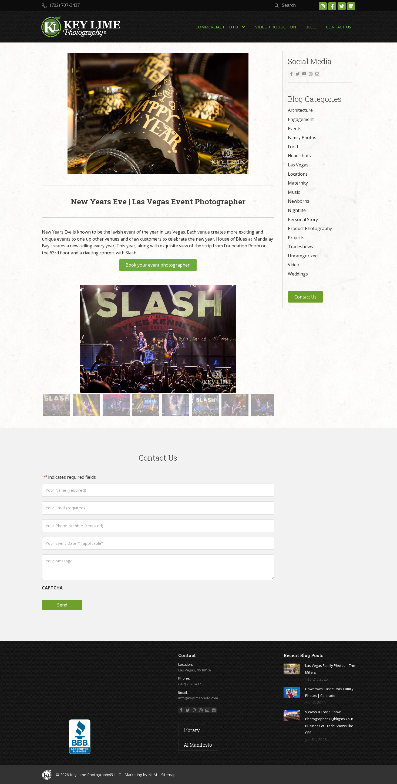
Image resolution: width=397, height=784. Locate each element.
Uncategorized (303, 256)
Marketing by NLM (141, 774)
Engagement (301, 119)
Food (293, 147)
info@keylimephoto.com (198, 698)
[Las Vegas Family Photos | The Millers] (292, 669)
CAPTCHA (52, 588)
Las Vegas (298, 165)
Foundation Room (242, 246)
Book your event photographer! (158, 265)
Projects (296, 238)
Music (294, 192)
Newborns (298, 201)
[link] (220, 27)
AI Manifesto (198, 745)
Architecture (300, 110)
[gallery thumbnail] (56, 405)
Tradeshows (300, 247)
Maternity (298, 183)
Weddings (298, 274)
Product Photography (310, 228)
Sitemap (168, 774)
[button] (61, 5)
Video (293, 265)
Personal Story (303, 219)
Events (294, 129)
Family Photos (302, 137)
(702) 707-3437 (189, 683)
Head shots (299, 156)
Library (192, 730)
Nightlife (297, 210)
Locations (298, 174)
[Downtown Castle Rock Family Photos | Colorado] (292, 692)
